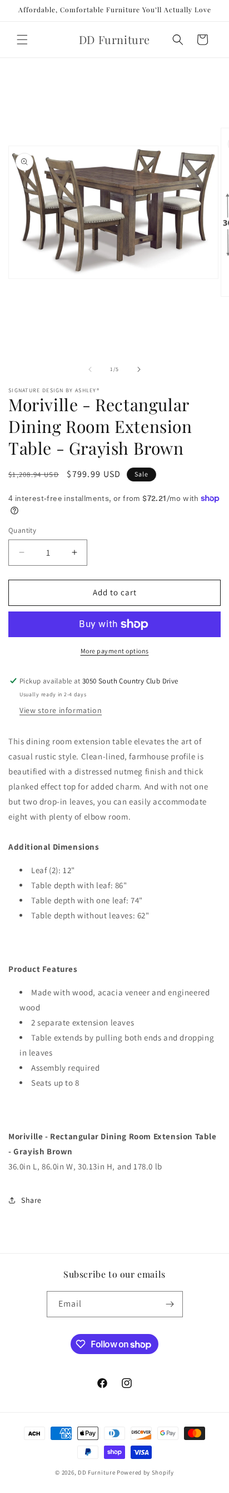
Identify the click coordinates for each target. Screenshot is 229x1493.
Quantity (22, 530)
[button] (22, 39)
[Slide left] (90, 369)
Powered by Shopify (145, 1472)
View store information (60, 710)
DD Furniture (96, 1472)
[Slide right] (139, 369)
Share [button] (31, 1200)
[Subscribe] (170, 1304)
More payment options (115, 651)
